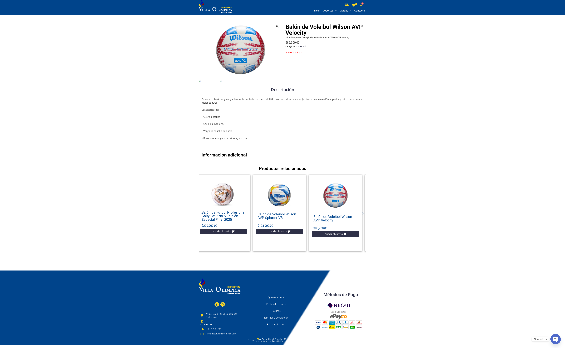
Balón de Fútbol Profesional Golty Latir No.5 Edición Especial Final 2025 (223, 216)
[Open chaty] (555, 339)
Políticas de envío (276, 324)
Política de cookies (276, 304)
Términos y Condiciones (276, 317)
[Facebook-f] (217, 304)
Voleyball (307, 37)
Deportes (296, 37)
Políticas (276, 311)
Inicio (287, 37)
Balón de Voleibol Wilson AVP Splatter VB (276, 216)
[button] (223, 231)
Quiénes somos (276, 297)
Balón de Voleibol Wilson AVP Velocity (332, 218)
